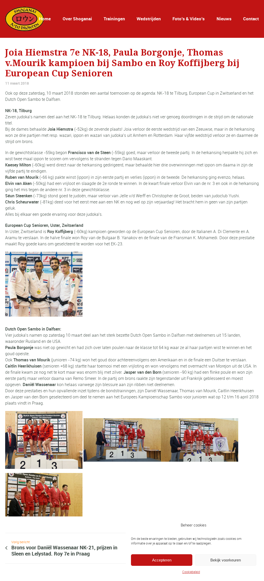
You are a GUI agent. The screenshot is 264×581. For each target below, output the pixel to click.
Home (45, 19)
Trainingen (114, 19)
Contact (251, 19)
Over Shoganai (77, 19)
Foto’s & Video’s (188, 19)
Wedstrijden (149, 19)
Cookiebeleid (191, 572)
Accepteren (161, 560)
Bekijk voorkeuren (225, 560)
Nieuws (224, 19)
